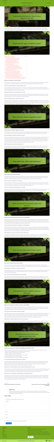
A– (5, 0)
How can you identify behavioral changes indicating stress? (13, 58)
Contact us (4, 431)
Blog (3, 433)
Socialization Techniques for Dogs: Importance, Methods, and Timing (39, 434)
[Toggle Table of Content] (25, 56)
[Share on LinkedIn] (49, 440)
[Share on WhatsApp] (51, 440)
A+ (3, 0)
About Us (29, 5)
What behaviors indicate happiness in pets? (11, 61)
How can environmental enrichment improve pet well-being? (13, 71)
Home (3, 429)
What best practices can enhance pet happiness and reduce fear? (13, 75)
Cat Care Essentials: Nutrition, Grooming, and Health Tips (37, 429)
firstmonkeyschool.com (27, 3)
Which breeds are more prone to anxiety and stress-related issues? (14, 68)
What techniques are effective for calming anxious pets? (12, 70)
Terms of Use (4, 435)
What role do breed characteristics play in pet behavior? (12, 66)
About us (3, 430)
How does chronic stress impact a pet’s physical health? (12, 73)
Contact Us (25, 5)
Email (7, 414)
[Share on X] (48, 440)
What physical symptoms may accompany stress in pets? (13, 59)
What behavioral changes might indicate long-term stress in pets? (14, 74)
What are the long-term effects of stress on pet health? (12, 72)
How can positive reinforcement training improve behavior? (13, 76)
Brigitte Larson (12, 389)
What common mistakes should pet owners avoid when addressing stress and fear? (16, 77)
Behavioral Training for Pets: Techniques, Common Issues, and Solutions (39, 433)
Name (7, 411)
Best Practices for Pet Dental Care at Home (35, 430)
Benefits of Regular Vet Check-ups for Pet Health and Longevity (38, 431)
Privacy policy (4, 434)
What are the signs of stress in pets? (10, 57)
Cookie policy (4, 437)
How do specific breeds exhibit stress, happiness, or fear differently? (14, 67)
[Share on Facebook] (46, 440)
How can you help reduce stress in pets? (10, 69)
